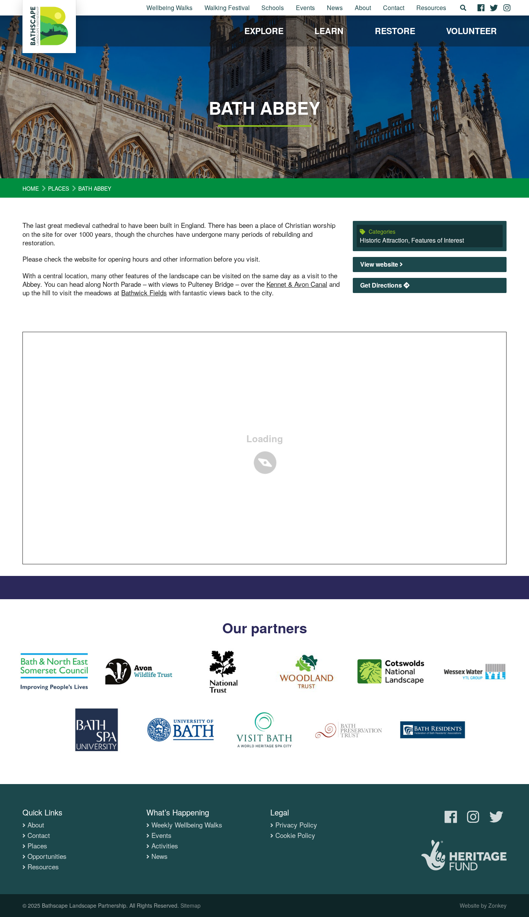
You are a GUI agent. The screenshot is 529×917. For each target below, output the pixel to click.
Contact (393, 7)
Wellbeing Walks (169, 7)
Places (37, 845)
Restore (395, 31)
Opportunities (47, 856)
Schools (272, 7)
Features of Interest (437, 240)
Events (305, 7)
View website (380, 264)
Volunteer (471, 31)
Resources (431, 7)
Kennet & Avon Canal (296, 284)
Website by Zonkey (483, 905)
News (335, 7)
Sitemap (190, 905)
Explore (263, 31)
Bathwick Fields (144, 292)
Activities (164, 845)
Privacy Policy (296, 824)
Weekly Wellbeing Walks (186, 824)
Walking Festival (227, 7)
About (363, 7)
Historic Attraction (384, 240)
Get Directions (382, 285)
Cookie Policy (295, 835)
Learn (329, 31)
